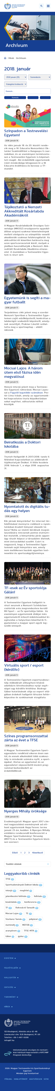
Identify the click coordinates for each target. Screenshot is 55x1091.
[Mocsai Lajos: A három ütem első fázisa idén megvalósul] (27, 352)
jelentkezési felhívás (18, 896)
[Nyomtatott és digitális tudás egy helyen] (27, 490)
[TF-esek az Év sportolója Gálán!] (27, 573)
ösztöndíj (12, 925)
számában (26, 393)
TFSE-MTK (30, 931)
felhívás (39, 896)
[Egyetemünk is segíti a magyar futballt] (27, 279)
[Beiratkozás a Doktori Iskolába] (27, 426)
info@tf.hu (9, 1040)
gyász (22, 936)
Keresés (15, 98)
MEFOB (27, 925)
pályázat (35, 919)
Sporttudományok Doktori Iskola (24, 885)
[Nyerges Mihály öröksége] (27, 794)
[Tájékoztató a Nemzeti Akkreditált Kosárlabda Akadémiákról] (27, 190)
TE (28, 913)
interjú (11, 890)
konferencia (32, 902)
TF (8, 908)
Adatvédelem (35, 1079)
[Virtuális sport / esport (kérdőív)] (27, 648)
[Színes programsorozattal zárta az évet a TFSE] (27, 719)
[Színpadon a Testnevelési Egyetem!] (27, 115)
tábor (10, 936)
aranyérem (13, 931)
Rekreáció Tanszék (27, 908)
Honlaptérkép (21, 1079)
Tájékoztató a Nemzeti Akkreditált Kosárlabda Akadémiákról (24, 211)
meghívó (25, 890)
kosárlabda (13, 902)
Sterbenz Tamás (15, 919)
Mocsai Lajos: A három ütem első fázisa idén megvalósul (23, 372)
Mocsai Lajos (14, 913)
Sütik (46, 1079)
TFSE (9, 879)
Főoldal (8, 1079)
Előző (15, 853)
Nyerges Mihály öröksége (25, 811)
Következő (37, 853)
